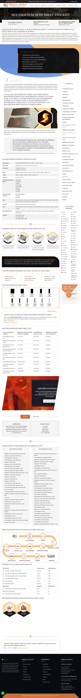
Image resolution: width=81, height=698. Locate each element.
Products (44, 5)
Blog (76, 5)
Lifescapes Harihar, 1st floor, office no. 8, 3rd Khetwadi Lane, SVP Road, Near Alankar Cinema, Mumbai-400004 (67, 670)
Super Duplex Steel (68, 182)
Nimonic (64, 197)
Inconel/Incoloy (67, 171)
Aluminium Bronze (68, 159)
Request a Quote (51, 311)
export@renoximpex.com (66, 689)
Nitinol (64, 122)
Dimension (9, 276)
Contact (70, 5)
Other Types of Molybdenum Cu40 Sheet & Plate (32, 64)
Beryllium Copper (68, 114)
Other (64, 199)
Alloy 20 (65, 176)
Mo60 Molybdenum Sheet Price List (29, 61)
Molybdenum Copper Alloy (68, 126)
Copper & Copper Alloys (70, 153)
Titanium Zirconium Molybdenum (68, 118)
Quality (59, 5)
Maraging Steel (67, 191)
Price (64, 5)
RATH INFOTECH (55, 695)
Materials (51, 5)
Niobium (64, 97)
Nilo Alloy (65, 194)
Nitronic (65, 188)
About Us (37, 5)
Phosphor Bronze (68, 165)
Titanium (65, 91)
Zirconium (65, 162)
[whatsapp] (2, 693)
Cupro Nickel (66, 156)
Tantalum (65, 94)
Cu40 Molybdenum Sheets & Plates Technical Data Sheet (34, 59)
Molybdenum (66, 100)
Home (31, 5)
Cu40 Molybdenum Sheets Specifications (30, 55)
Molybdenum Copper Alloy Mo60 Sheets (69, 133)
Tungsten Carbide (68, 109)
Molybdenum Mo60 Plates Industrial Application (32, 68)
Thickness (28, 276)
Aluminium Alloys (67, 88)
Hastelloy (65, 168)
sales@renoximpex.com (10, 1)
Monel (64, 174)
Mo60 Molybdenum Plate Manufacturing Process (32, 66)
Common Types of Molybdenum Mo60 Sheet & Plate (33, 57)
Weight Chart (50, 276)
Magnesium (65, 148)
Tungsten (65, 106)
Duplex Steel (66, 179)
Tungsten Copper (68, 103)
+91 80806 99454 (74, 1)
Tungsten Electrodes (69, 111)
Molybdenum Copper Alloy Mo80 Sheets (69, 138)
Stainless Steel (67, 185)
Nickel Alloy (66, 151)
